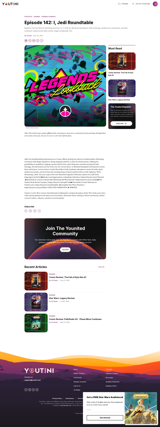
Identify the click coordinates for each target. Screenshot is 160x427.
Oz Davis (54, 280)
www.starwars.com (65, 405)
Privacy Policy (57, 398)
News (76, 369)
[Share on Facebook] (26, 40)
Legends (37, 16)
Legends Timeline (112, 373)
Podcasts (28, 16)
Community (78, 378)
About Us (77, 386)
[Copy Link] (37, 40)
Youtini (29, 36)
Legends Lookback (48, 16)
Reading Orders (111, 386)
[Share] (41, 40)
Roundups (109, 378)
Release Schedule (80, 382)
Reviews (52, 274)
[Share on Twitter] (29, 40)
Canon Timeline (79, 373)
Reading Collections (112, 382)
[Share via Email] (33, 40)
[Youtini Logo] (10, 4)
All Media (77, 390)
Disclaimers (70, 398)
